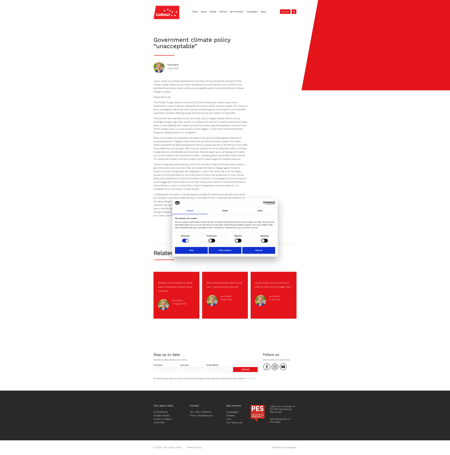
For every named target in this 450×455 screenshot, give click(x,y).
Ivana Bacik (173, 64)
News (263, 11)
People (213, 11)
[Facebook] (266, 367)
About (204, 11)
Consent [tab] (189, 211)
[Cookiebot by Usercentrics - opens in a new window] (265, 203)
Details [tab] (225, 211)
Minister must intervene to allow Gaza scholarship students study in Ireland (175, 287)
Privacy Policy (250, 378)
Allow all (258, 250)
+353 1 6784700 (202, 412)
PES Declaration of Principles (280, 420)
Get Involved (236, 11)
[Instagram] (275, 367)
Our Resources (234, 422)
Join (228, 419)
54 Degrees (290, 447)
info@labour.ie (205, 415)
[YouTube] (283, 367)
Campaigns (252, 11)
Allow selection (225, 250)
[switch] (211, 240)
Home (195, 11)
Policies (223, 11)
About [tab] (260, 211)
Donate (285, 11)
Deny (191, 250)
